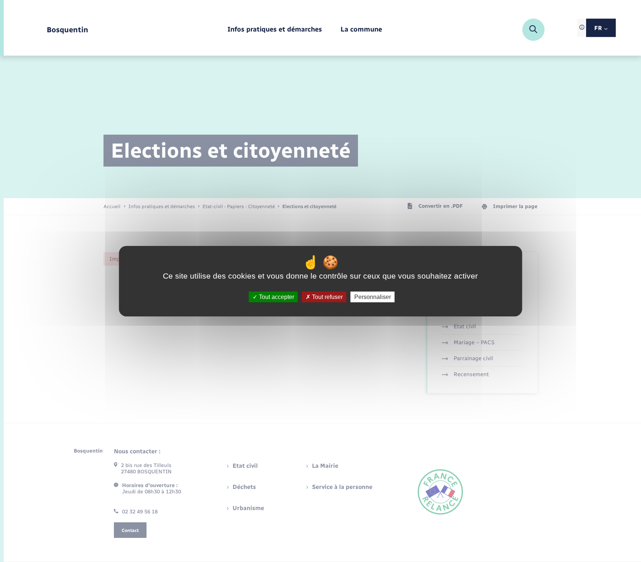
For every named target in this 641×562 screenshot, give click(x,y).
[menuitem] (274, 29)
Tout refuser (326, 296)
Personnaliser (372, 296)
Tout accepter (275, 296)
